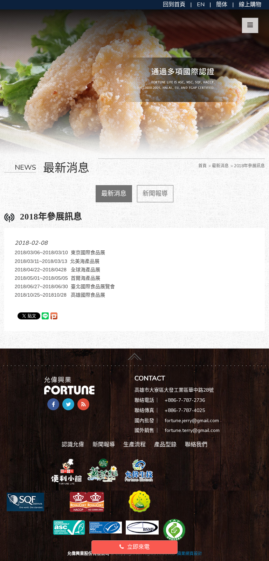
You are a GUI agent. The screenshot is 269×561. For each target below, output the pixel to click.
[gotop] (134, 355)
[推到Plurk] (53, 315)
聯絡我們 (196, 444)
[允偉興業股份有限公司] (69, 385)
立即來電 (138, 547)
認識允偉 (73, 444)
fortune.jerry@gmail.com (192, 420)
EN (201, 4)
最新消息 (113, 193)
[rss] (83, 404)
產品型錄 (165, 444)
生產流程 (134, 444)
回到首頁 (174, 4)
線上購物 (250, 4)
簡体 (221, 4)
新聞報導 (155, 193)
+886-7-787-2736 (185, 400)
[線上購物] (66, 471)
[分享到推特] (68, 404)
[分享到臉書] (53, 404)
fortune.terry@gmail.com (192, 430)
